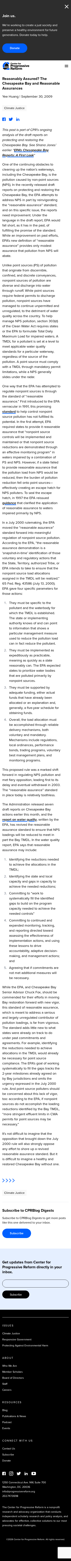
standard (9, 411)
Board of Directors (13, 1378)
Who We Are (9, 1366)
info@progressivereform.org (18, 1491)
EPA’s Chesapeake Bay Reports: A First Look (25, 153)
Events (6, 1428)
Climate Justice (14, 108)
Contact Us (8, 1449)
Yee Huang (10, 96)
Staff (4, 1384)
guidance (9, 503)
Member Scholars (12, 1372)
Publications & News (14, 1416)
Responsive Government (16, 1339)
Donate (15, 48)
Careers (7, 1390)
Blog (5, 1410)
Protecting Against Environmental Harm (25, 1346)
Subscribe (16, 1233)
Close (67, 7)
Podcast (7, 1422)
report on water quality (19, 819)
